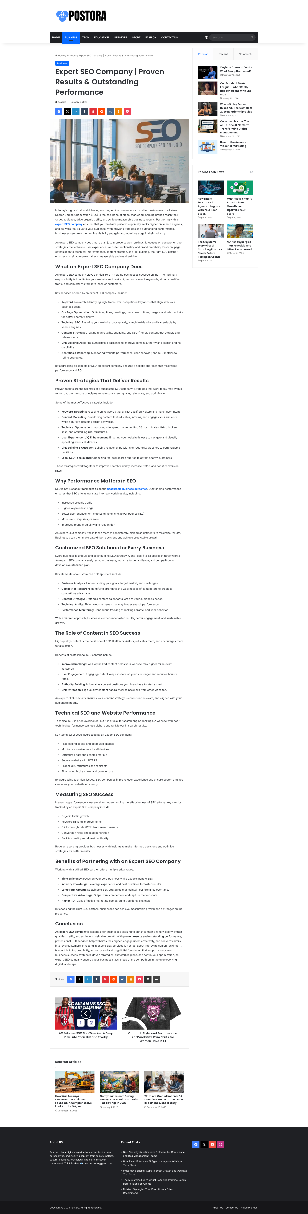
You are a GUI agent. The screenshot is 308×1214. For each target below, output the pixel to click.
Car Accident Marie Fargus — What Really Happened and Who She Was (235, 89)
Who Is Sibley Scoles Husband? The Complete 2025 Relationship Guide (236, 107)
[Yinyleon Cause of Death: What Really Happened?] (207, 72)
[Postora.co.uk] (85, 16)
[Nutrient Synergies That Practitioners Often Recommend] (240, 231)
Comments (246, 54)
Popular (203, 54)
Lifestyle (120, 37)
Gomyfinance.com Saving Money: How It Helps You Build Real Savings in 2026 (119, 1099)
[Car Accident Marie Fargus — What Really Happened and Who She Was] (207, 88)
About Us (218, 1207)
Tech (85, 37)
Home (56, 37)
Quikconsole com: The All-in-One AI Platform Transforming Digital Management (234, 127)
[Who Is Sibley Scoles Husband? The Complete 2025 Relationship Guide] (207, 109)
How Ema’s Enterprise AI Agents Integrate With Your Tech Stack (209, 206)
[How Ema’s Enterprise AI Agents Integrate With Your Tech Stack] (211, 188)
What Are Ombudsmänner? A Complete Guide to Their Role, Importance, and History (164, 1099)
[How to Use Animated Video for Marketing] (207, 147)
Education (101, 37)
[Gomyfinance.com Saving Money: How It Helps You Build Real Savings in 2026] (119, 1082)
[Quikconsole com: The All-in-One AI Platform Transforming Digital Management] (207, 126)
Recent (223, 54)
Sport (136, 37)
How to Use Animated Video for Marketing (234, 144)
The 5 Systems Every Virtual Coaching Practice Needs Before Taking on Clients (210, 249)
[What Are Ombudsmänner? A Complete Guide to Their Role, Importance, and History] (164, 1082)
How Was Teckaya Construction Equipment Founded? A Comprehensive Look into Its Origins (73, 1101)
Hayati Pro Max (249, 1207)
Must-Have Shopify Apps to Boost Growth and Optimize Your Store (239, 206)
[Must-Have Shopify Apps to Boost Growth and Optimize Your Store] (240, 188)
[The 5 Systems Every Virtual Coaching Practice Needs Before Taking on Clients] (211, 231)
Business (71, 37)
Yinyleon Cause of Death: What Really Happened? (236, 69)
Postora (62, 102)
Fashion (150, 37)
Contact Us (169, 37)
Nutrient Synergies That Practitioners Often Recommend (239, 245)
